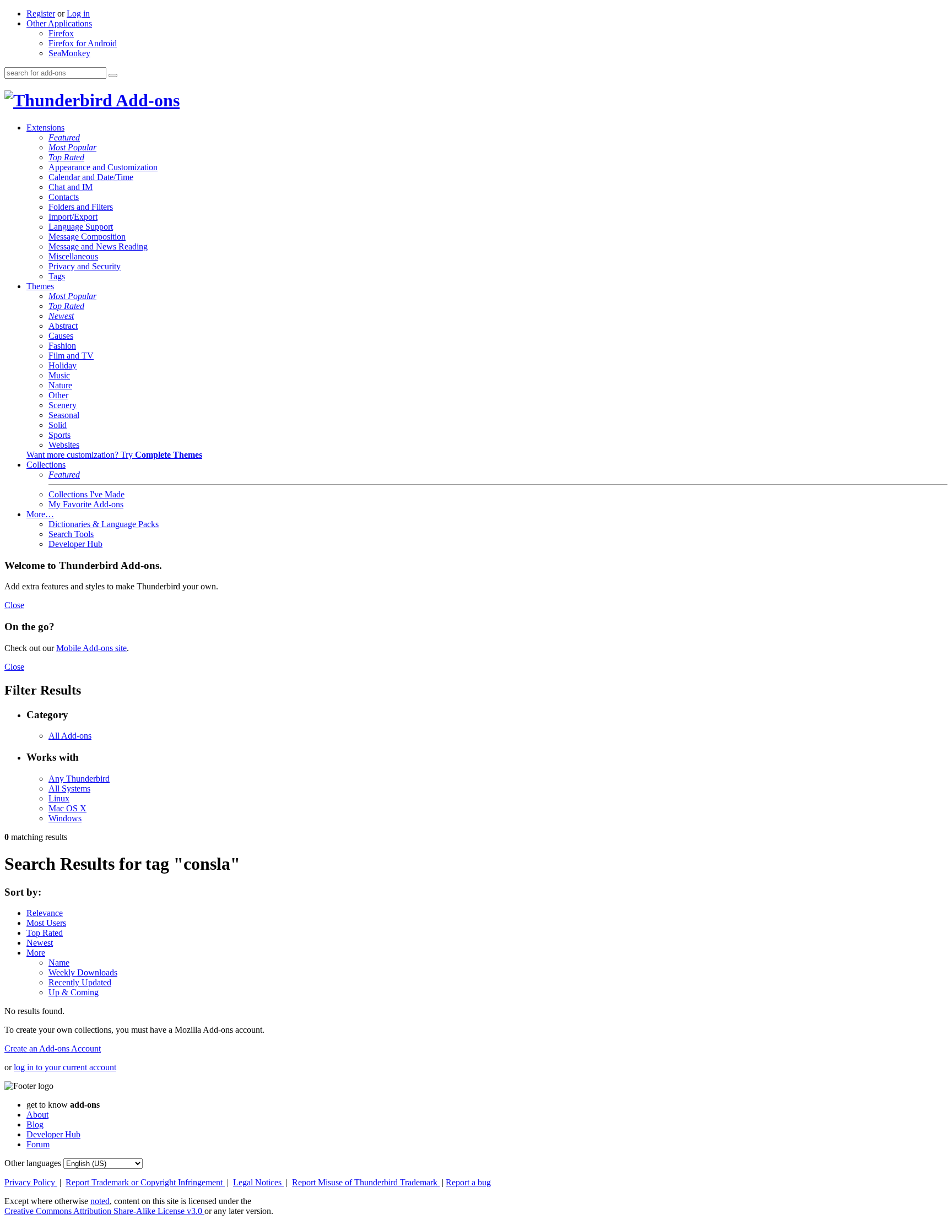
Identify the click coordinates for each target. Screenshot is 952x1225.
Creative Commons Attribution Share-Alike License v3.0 (104, 1211)
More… (40, 514)
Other (58, 395)
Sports (59, 435)
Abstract (63, 325)
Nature (60, 385)
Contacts (63, 197)
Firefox (61, 33)
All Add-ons (69, 735)
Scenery (62, 405)
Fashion (62, 345)
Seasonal (63, 415)
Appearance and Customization (103, 167)
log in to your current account (65, 1067)
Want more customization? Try (114, 454)
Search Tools (71, 534)
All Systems (69, 788)
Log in (78, 13)
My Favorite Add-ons (85, 504)
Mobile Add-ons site (91, 648)
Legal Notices (258, 1182)
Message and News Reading (98, 246)
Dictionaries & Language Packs (103, 524)
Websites (63, 444)
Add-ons (146, 100)
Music (59, 375)
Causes (60, 335)
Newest (61, 316)
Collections (46, 464)
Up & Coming (73, 992)
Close (14, 605)
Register (40, 13)
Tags (56, 276)
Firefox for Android (82, 43)
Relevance (44, 913)
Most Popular (72, 147)
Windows (65, 818)
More (35, 952)
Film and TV (71, 355)
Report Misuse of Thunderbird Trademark (366, 1182)
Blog (35, 1124)
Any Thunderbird (79, 778)
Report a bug (468, 1182)
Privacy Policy (30, 1182)
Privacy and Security (84, 266)
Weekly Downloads (82, 972)
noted (100, 1201)
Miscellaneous (73, 256)
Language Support (80, 226)
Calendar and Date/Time (90, 177)
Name (58, 962)
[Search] (113, 75)
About (37, 1114)
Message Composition (87, 236)
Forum (38, 1144)
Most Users (46, 923)
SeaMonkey (69, 53)
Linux (58, 798)
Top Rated (66, 157)
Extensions (45, 127)
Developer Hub (75, 544)
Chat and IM (70, 187)
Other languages (32, 1163)
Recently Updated (79, 982)
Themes (40, 286)
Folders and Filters (80, 207)
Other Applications (59, 23)
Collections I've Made (86, 494)
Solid (57, 425)
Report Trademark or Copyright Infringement (145, 1182)
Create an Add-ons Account (52, 1048)
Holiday (62, 365)
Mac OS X (67, 808)
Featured (64, 137)
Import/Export (73, 216)
